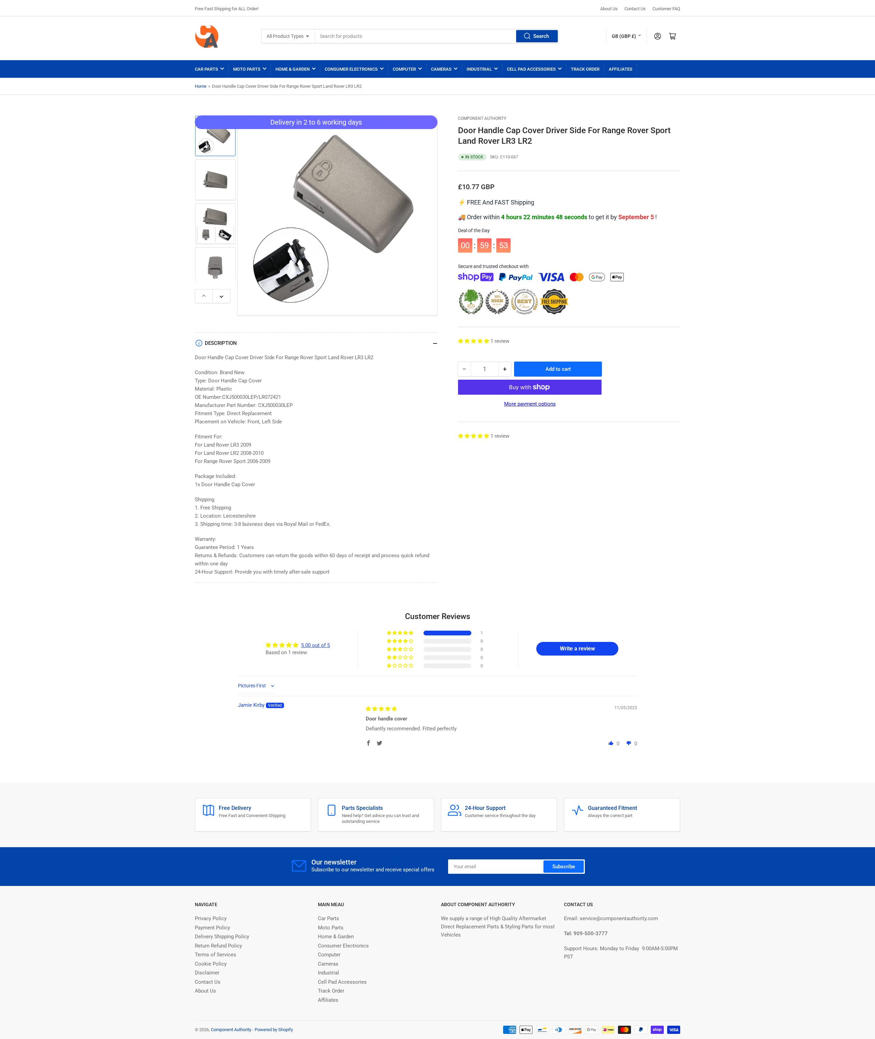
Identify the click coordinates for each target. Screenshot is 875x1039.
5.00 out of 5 (315, 645)
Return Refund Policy (218, 946)
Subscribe (563, 867)
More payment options (530, 404)
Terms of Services (215, 955)
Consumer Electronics (351, 69)
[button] (474, 341)
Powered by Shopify (274, 1029)
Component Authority (482, 118)
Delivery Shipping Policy (222, 936)
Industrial (479, 69)
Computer (404, 69)
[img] (381, 709)
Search (541, 36)
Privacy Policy (211, 918)
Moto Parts (246, 69)
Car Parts (206, 69)
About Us (609, 8)
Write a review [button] (577, 648)
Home (200, 86)
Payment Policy (212, 928)
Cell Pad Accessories (531, 69)
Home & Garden (292, 69)
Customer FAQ (666, 8)
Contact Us (635, 8)
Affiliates (620, 69)
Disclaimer (207, 973)
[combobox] (437, 36)
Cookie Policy (211, 964)
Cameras (441, 69)
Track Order (585, 69)
